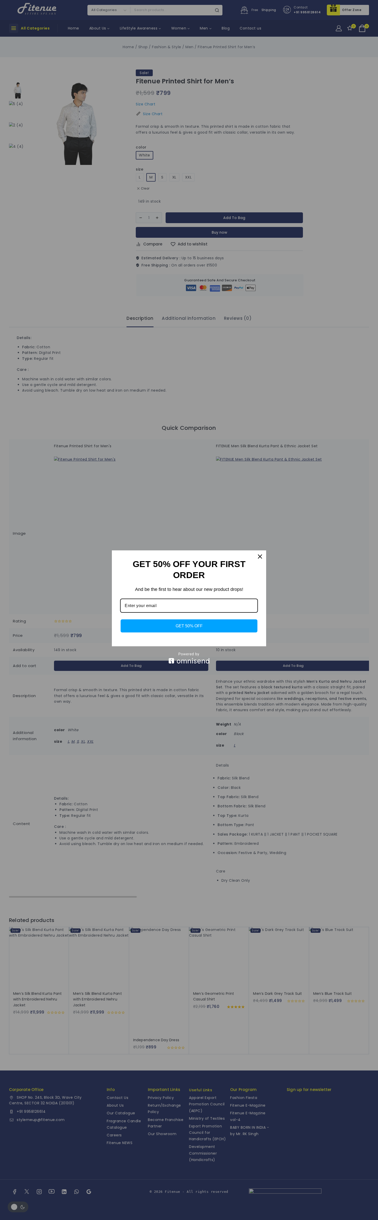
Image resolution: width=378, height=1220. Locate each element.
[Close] (260, 556)
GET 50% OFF (189, 626)
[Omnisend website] (189, 658)
